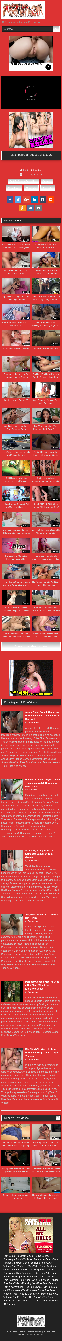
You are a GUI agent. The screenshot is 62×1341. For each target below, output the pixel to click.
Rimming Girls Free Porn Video (38, 1283)
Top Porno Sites (33, 1287)
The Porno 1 (35, 1297)
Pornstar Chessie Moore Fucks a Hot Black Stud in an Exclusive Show (42, 985)
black (48, 181)
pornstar (49, 188)
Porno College (42, 1256)
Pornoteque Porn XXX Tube (17, 1259)
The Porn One (20, 1297)
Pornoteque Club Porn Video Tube (21, 1273)
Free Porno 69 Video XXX (26, 1294)
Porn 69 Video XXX (21, 1266)
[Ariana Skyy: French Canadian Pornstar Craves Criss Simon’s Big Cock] (12, 732)
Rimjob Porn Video (44, 1269)
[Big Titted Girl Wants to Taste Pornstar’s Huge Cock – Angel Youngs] (12, 1069)
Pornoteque (36, 170)
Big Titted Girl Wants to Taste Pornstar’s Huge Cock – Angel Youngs (41, 1052)
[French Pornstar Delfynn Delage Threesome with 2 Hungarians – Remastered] (12, 799)
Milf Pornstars (50, 1287)
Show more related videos (31, 646)
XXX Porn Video (40, 1280)
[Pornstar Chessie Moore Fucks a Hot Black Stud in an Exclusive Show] (12, 1001)
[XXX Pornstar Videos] (25, 10)
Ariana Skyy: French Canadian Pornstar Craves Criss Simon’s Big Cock (42, 715)
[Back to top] (53, 1332)
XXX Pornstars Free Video (26, 1300)
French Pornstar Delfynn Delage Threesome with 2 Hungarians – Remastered (42, 783)
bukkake (32, 188)
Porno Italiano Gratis (21, 1269)
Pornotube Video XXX (45, 1259)
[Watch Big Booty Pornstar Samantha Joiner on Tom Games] (12, 870)
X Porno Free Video (20, 1280)
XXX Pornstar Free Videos (25, 181)
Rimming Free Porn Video (24, 1276)
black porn (15, 188)
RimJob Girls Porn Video (16, 1263)
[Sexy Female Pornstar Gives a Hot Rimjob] (12, 934)
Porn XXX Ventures (13, 1287)
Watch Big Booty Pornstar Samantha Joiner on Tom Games (39, 854)
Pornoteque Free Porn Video (18, 1256)
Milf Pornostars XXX (15, 1290)
